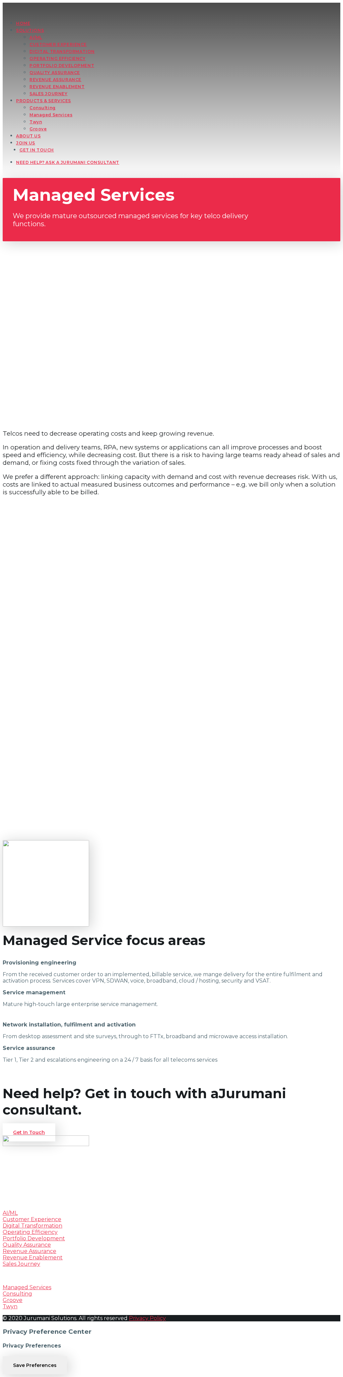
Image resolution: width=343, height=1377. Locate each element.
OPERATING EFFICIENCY (57, 58)
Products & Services (43, 100)
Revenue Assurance (29, 1251)
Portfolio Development (34, 1238)
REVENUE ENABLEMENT (56, 86)
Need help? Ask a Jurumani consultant (67, 162)
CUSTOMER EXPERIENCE (58, 44)
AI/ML (35, 37)
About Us (28, 135)
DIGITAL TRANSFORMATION (62, 51)
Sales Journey (21, 1264)
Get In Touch (36, 149)
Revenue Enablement (33, 1257)
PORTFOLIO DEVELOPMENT (61, 65)
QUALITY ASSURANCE (54, 72)
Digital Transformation (32, 1226)
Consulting (42, 107)
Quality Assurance (27, 1245)
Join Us (25, 142)
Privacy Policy (147, 1318)
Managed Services (50, 114)
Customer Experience (32, 1219)
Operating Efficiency (30, 1232)
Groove (38, 128)
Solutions (30, 30)
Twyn (35, 121)
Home (23, 23)
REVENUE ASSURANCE (55, 79)
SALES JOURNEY (48, 93)
